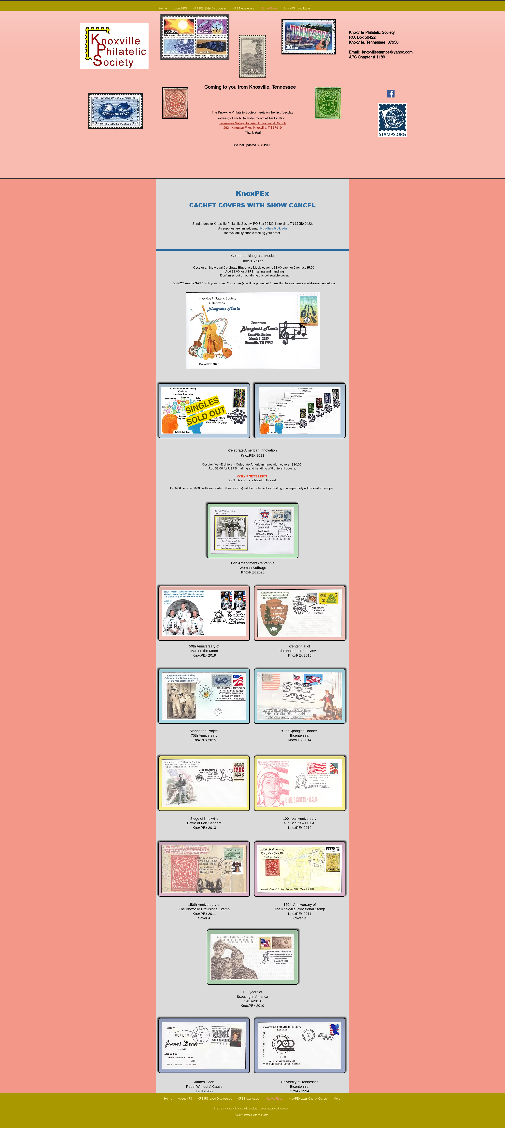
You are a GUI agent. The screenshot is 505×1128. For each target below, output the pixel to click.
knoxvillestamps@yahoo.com (387, 52)
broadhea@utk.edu (273, 228)
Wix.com (263, 1114)
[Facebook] (391, 93)
